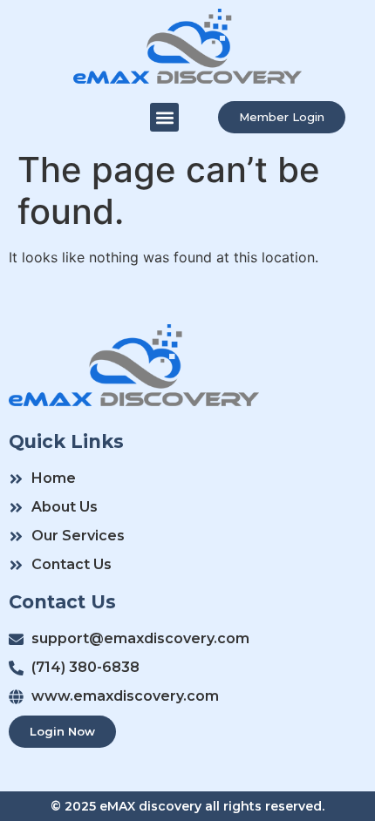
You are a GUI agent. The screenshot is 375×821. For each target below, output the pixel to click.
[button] (164, 117)
